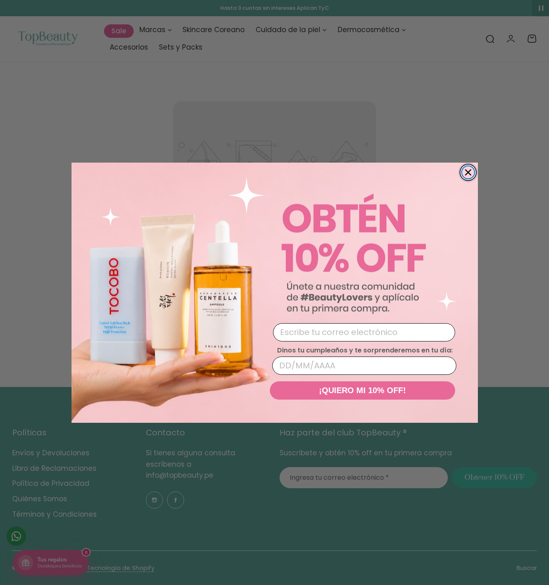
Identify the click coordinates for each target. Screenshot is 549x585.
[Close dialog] (468, 172)
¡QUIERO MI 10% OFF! (362, 390)
